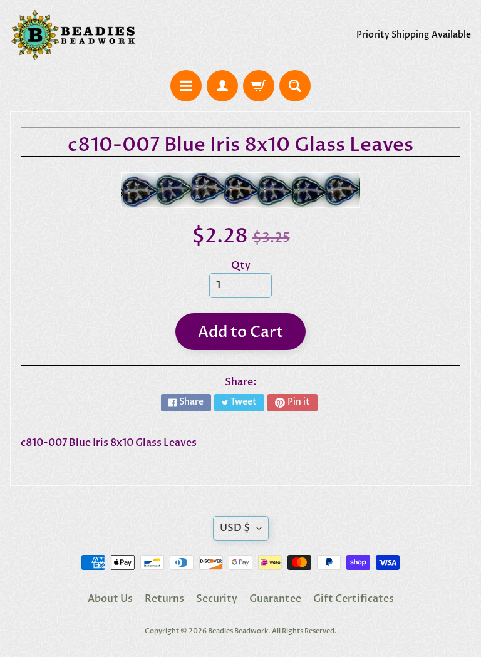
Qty (241, 265)
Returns (164, 599)
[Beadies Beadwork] (72, 35)
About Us (110, 599)
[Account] (222, 85)
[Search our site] (295, 85)
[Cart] (258, 85)
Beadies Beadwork (238, 631)
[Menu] (186, 85)
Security (216, 599)
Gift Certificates (353, 599)
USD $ (235, 528)
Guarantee (275, 599)
